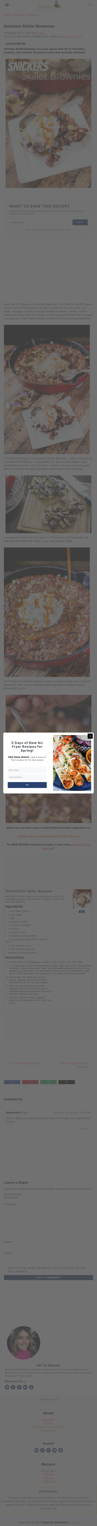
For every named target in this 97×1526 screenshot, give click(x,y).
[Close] (90, 736)
